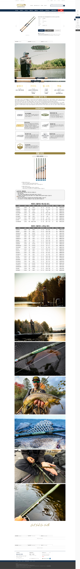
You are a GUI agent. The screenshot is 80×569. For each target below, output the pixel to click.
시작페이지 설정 (22, 0)
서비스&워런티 (77, 25)
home (46, 12)
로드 (47, 12)
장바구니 (55, 0)
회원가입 (52, 0)
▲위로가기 (78, 30)
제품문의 (78, 22)
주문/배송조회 (63, 0)
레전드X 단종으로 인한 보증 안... (45, 555)
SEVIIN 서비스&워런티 (78, 28)
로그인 (48, 0)
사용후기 (78, 20)
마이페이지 (59, 0)
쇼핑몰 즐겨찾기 (17, 0)
